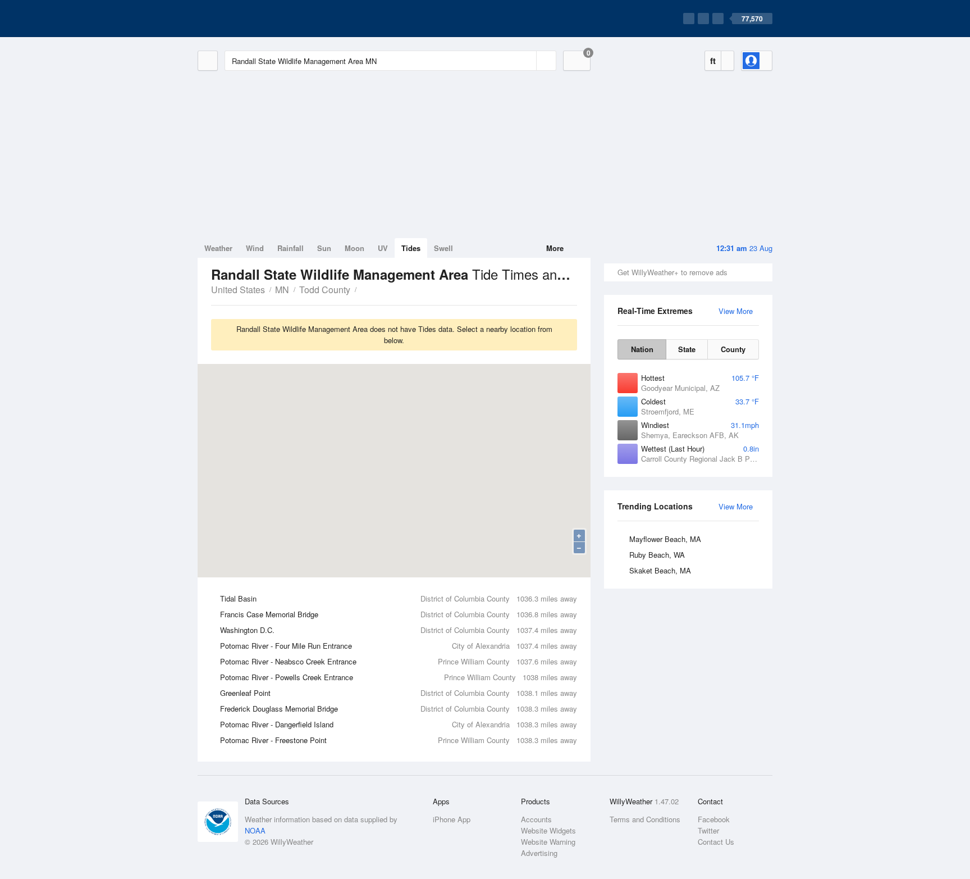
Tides (410, 248)
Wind (255, 248)
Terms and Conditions (645, 819)
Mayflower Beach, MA (665, 539)
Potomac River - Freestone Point (398, 740)
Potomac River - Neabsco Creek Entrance (398, 661)
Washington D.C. (398, 630)
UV (383, 248)
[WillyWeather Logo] (250, 18)
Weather (218, 248)
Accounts (536, 819)
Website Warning (548, 841)
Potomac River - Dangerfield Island (398, 724)
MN (282, 289)
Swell (443, 248)
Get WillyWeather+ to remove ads (672, 272)
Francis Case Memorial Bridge (398, 614)
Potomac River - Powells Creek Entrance (398, 677)
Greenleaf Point (398, 692)
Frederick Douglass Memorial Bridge (398, 708)
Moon (354, 248)
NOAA (255, 830)
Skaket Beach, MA (660, 570)
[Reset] (526, 60)
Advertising (539, 853)
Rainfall (290, 248)
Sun (324, 248)
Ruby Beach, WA (657, 554)
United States (238, 289)
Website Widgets (548, 830)
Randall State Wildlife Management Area (362, 288)
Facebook (714, 819)
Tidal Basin (398, 598)
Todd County (324, 289)
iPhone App (451, 819)
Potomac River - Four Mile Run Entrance (398, 645)
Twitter (708, 830)
